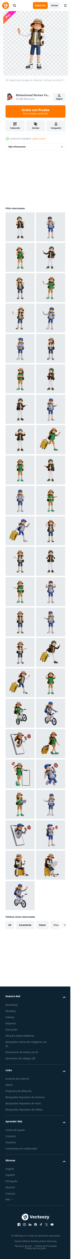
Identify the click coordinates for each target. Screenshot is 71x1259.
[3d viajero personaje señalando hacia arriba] (20, 652)
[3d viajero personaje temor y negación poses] (20, 226)
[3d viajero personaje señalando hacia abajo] (20, 713)
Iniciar (54, 5)
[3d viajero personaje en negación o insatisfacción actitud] (20, 470)
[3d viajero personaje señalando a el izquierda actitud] (20, 591)
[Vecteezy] (5, 5)
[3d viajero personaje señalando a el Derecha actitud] (20, 743)
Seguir (59, 98)
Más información (17, 146)
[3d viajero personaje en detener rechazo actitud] (20, 318)
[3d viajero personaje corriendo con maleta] (20, 682)
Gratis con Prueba (35, 111)
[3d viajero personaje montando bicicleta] (20, 1199)
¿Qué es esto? (38, 138)
